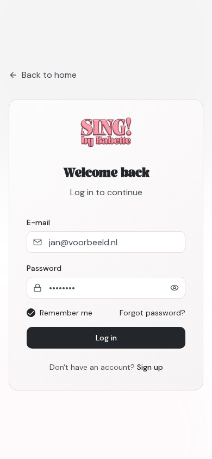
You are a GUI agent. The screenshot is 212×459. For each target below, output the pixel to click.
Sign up (150, 367)
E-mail (38, 222)
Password (44, 268)
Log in (106, 338)
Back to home (49, 74)
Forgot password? (152, 313)
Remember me (66, 313)
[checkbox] (31, 312)
